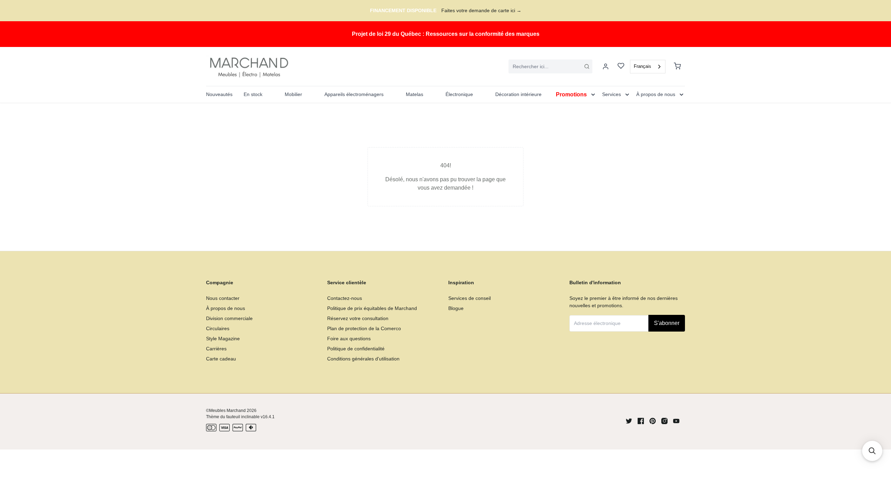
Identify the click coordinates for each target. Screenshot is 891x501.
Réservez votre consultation (357, 318)
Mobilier (293, 94)
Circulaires (217, 328)
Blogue (456, 308)
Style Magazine (223, 338)
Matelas (414, 94)
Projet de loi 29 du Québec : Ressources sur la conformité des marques (445, 34)
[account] (605, 66)
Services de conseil (469, 298)
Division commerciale (229, 318)
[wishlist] (620, 66)
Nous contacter (222, 298)
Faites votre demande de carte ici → (481, 10)
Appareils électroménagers (354, 94)
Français (642, 66)
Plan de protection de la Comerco (364, 328)
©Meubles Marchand (226, 410)
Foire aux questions (349, 338)
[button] (872, 451)
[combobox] (550, 66)
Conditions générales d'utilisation (363, 358)
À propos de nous (225, 308)
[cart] (677, 66)
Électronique (459, 94)
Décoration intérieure (518, 94)
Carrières (216, 348)
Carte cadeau (221, 358)
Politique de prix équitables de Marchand (372, 308)
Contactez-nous (344, 298)
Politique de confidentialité (356, 348)
